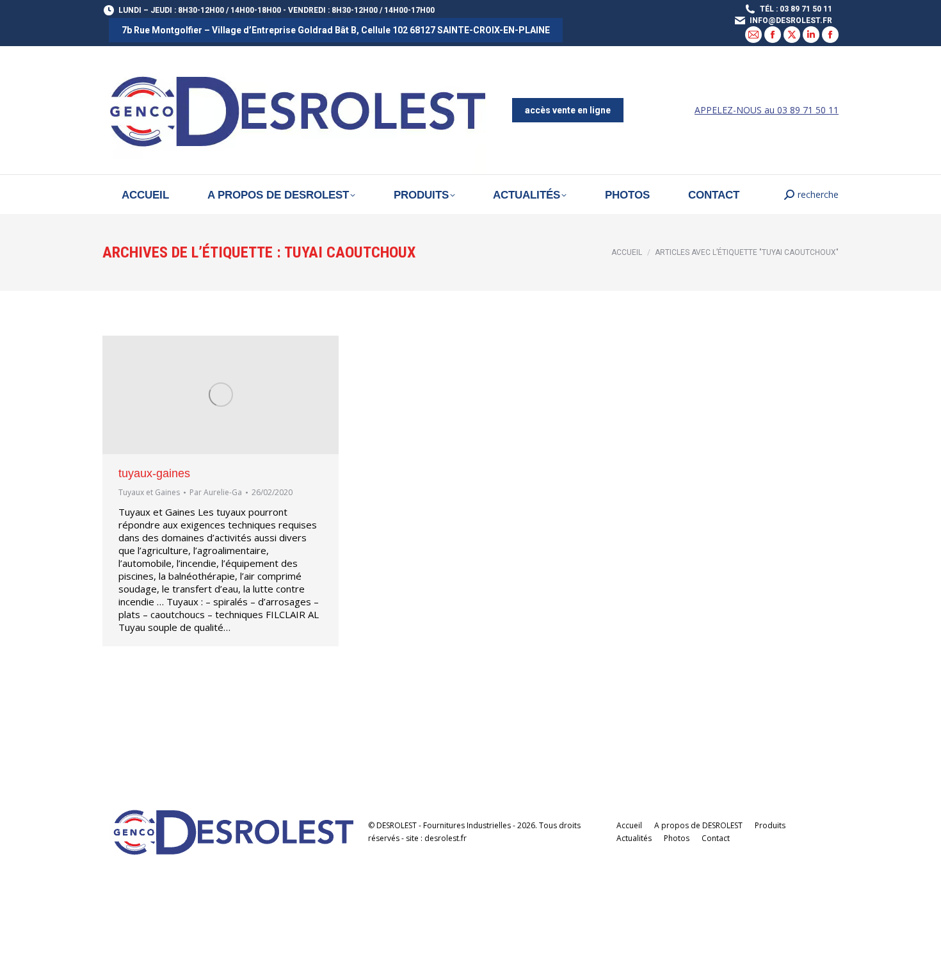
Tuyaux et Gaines (149, 492)
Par (215, 492)
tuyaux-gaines (154, 473)
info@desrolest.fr (791, 20)
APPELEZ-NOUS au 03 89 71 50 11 (767, 110)
